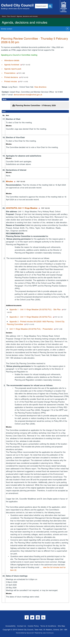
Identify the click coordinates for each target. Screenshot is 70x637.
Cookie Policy (33, 626)
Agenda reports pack (12, 68)
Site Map (61, 626)
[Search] (50, 6)
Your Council (11, 16)
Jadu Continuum (48, 633)
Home (4, 16)
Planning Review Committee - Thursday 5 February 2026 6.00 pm (34, 40)
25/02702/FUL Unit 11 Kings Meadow (28, 208)
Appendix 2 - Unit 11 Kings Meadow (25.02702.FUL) (36, 316)
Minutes (15, 181)
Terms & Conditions (48, 626)
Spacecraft (30, 633)
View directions (40, 87)
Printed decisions (16, 77)
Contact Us (21, 626)
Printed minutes (16, 81)
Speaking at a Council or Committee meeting (19, 55)
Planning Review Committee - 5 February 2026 (35, 105)
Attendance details (11, 60)
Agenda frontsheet (17, 64)
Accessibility (10, 626)
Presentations (14, 73)
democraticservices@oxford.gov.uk (28, 94)
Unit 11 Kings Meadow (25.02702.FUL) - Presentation (35, 329)
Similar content (6, 29)
